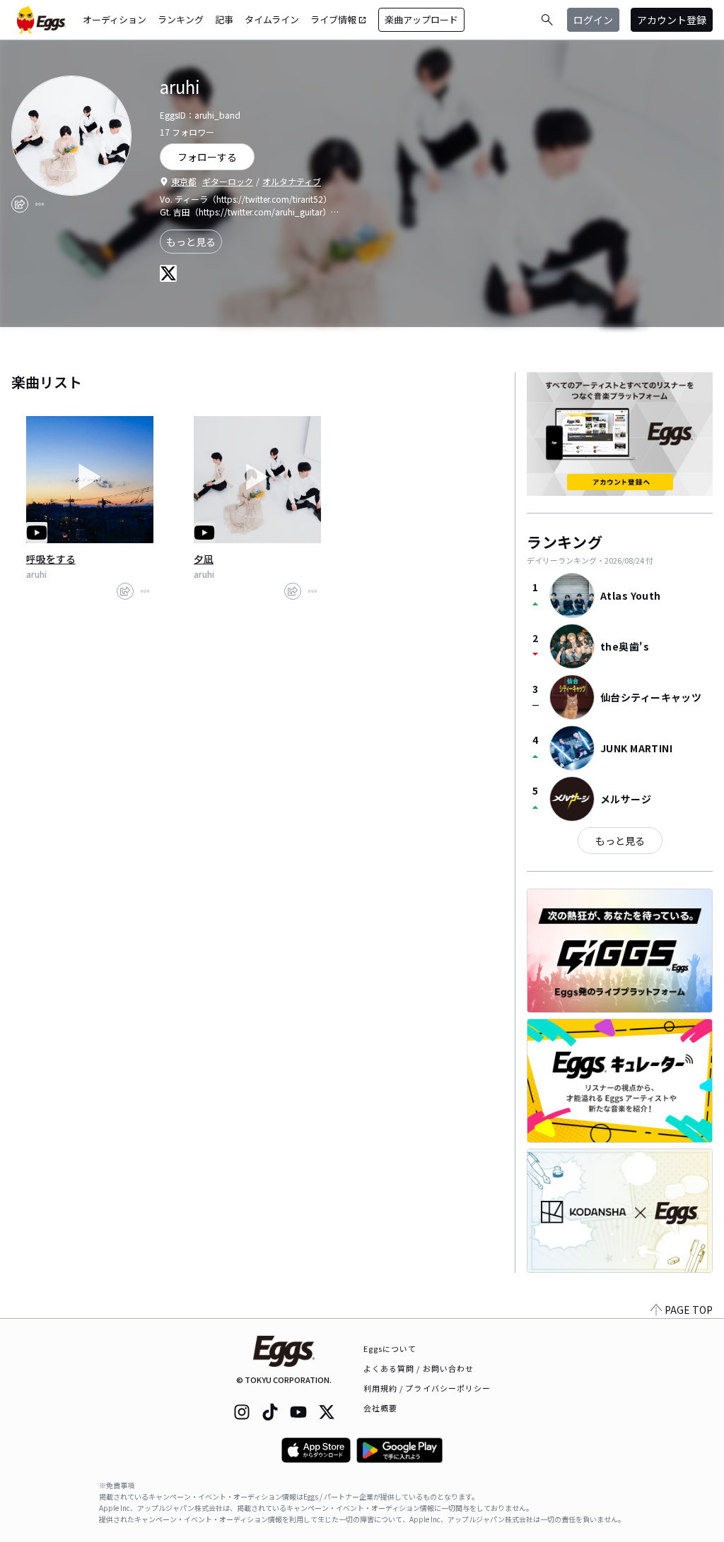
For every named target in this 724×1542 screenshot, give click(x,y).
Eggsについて (390, 1348)
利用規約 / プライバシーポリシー (427, 1388)
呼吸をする (51, 559)
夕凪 (204, 559)
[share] (19, 204)
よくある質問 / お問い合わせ (418, 1368)
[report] (39, 204)
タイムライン (272, 19)
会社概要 (380, 1407)
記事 (224, 19)
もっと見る (191, 242)
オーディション (114, 19)
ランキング (181, 19)
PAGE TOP (689, 1310)
